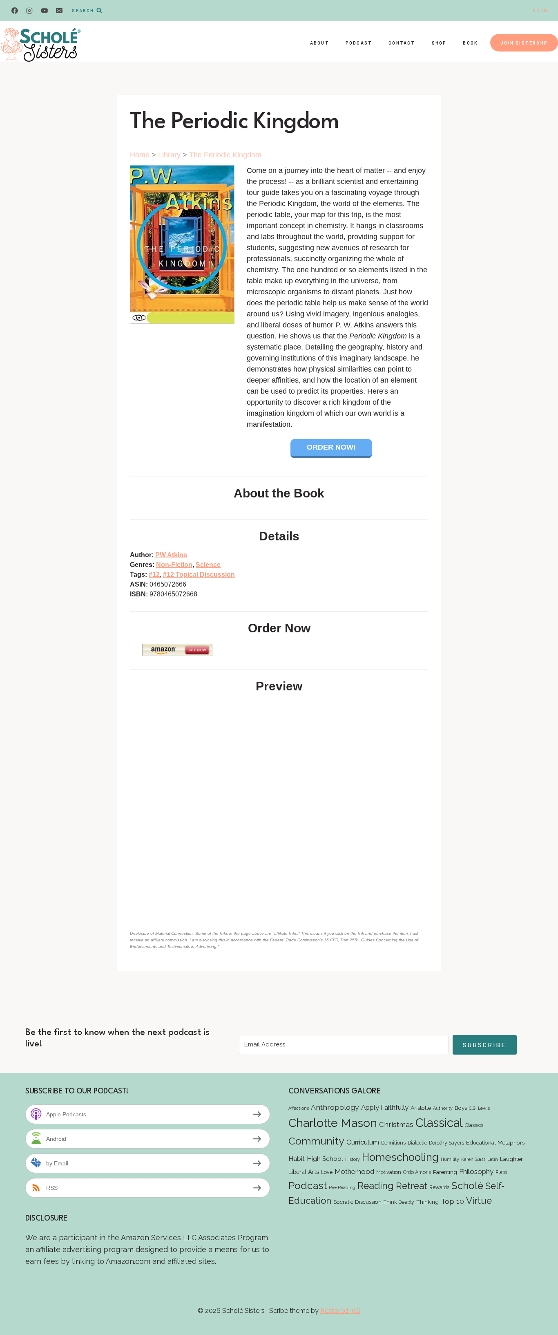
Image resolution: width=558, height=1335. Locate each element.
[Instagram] (29, 10)
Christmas (396, 1124)
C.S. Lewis (479, 1108)
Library (169, 155)
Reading (375, 1185)
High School (325, 1159)
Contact (401, 42)
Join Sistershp (524, 42)
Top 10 (452, 1201)
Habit (296, 1159)
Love (327, 1172)
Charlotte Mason (332, 1123)
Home (140, 155)
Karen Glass (473, 1159)
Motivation (388, 1172)
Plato (501, 1172)
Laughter (511, 1159)
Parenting (445, 1172)
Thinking (427, 1201)
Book (470, 42)
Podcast (359, 42)
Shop (439, 42)
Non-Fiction (174, 564)
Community (316, 1141)
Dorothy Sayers (446, 1143)
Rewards (439, 1187)
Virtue (479, 1200)
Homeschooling (400, 1157)
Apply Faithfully (384, 1107)
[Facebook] (14, 10)
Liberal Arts (303, 1171)
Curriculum (362, 1142)
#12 (154, 574)
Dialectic (417, 1143)
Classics (474, 1125)
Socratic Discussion (357, 1201)
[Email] (59, 10)
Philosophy (476, 1171)
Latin (492, 1159)
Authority (443, 1108)
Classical (439, 1122)
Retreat (411, 1185)
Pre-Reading (342, 1187)
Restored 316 (340, 1311)
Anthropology (335, 1107)
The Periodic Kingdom (225, 155)
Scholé (467, 1186)
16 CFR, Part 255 (340, 940)
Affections (298, 1108)
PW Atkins (171, 554)
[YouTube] (44, 10)
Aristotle (421, 1107)
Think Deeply (399, 1202)
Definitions (393, 1143)
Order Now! (331, 447)
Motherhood (354, 1171)
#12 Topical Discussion (199, 574)
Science (208, 564)
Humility (450, 1159)
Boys (461, 1107)
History (352, 1159)
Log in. (539, 10)
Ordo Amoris (417, 1172)
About (319, 42)
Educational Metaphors (495, 1142)
